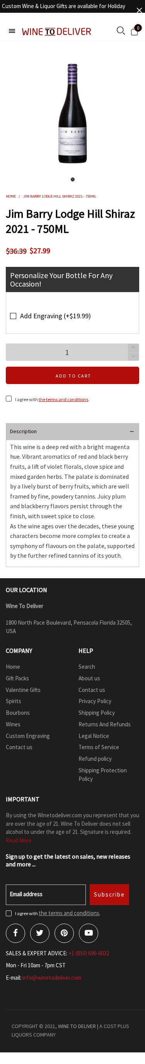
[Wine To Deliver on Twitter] (39, 933)
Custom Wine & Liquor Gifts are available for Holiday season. (63, 10)
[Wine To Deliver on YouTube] (88, 933)
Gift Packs (17, 678)
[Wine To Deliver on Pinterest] (64, 933)
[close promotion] (139, 10)
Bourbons (18, 712)
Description (23, 431)
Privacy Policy (94, 701)
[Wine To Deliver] (57, 31)
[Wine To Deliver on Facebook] (15, 933)
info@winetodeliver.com (51, 977)
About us (89, 678)
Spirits (13, 701)
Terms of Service (98, 747)
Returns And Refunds (104, 724)
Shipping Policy (96, 712)
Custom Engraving (28, 736)
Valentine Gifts (23, 689)
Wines (13, 724)
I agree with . (52, 399)
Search (86, 666)
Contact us (19, 747)
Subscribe (109, 894)
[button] (133, 356)
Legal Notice (93, 736)
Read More (19, 840)
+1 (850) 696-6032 (88, 953)
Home (13, 666)
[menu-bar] (12, 31)
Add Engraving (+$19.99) (55, 315)
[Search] (121, 31)
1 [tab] (73, 179)
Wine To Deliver (77, 1026)
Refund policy (95, 758)
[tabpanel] (72, 113)
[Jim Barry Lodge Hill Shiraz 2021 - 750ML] (72, 113)
